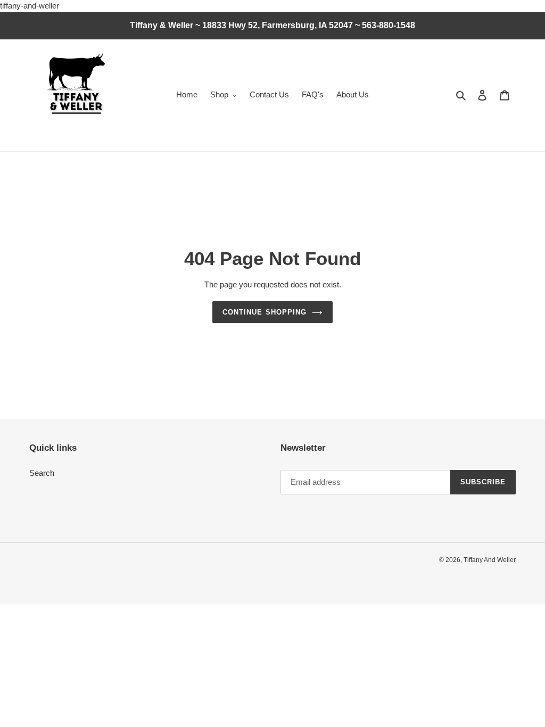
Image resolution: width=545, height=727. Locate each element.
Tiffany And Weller (490, 560)
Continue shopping (264, 312)
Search (41, 472)
